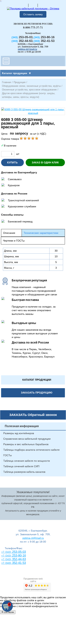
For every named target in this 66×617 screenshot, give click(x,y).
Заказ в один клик (45, 162)
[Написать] (42, 5)
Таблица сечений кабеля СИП (21, 466)
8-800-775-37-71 (33, 27)
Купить (12, 162)
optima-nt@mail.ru (27, 49)
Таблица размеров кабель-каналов (24, 471)
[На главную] (23, 5)
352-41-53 (18, 563)
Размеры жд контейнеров (18, 433)
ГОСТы (7, 455)
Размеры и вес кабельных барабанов (25, 444)
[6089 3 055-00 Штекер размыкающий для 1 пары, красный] (33, 111)
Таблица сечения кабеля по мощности (26, 460)
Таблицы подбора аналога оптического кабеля (31, 449)
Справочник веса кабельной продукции (27, 438)
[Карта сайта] (33, 5)
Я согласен (7, 612)
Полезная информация (22, 426)
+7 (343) (6, 562)
